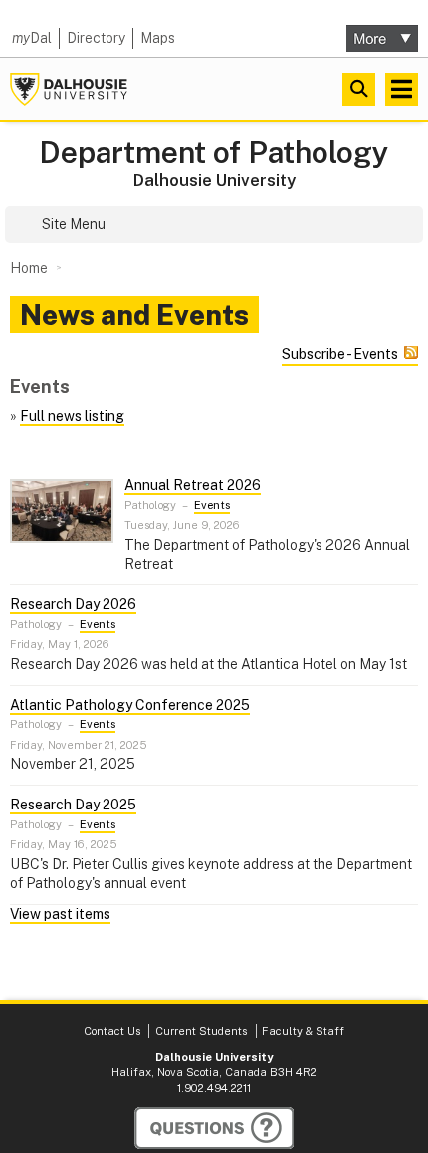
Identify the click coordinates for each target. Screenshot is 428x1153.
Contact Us (112, 1031)
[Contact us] (214, 1128)
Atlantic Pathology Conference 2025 (130, 705)
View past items (60, 914)
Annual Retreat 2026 (192, 485)
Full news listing (72, 416)
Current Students (201, 1031)
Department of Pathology (214, 152)
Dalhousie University (68, 89)
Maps (157, 38)
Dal (32, 38)
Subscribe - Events (340, 354)
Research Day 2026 (73, 604)
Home (29, 268)
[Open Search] (358, 89)
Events (212, 505)
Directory (96, 38)
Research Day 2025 (73, 804)
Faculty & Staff (303, 1031)
